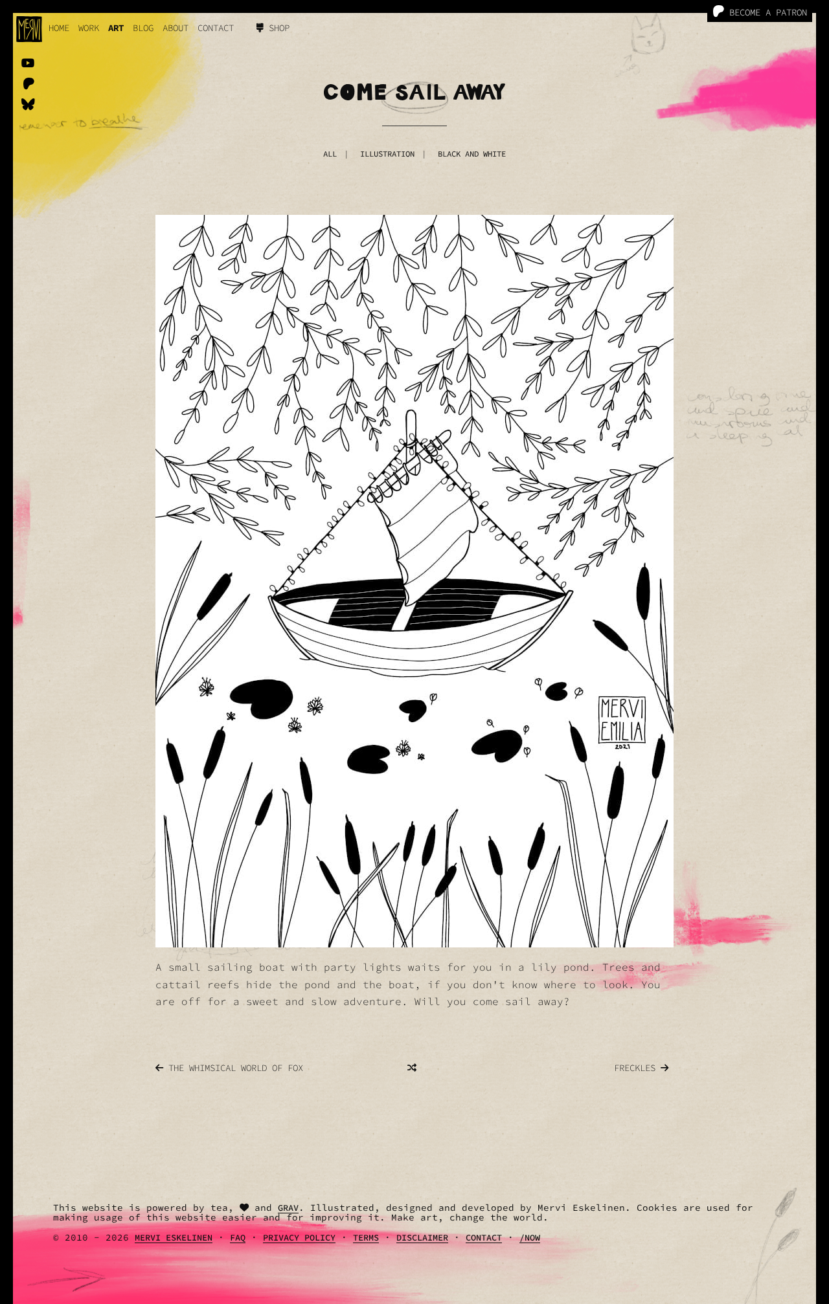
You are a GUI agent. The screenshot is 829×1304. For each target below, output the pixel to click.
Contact (216, 28)
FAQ (237, 1237)
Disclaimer (422, 1237)
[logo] (29, 29)
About (175, 28)
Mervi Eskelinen (173, 1237)
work (88, 28)
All (330, 154)
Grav (288, 1207)
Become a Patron (765, 12)
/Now (529, 1237)
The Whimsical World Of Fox (233, 1068)
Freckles (637, 1068)
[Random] (411, 1068)
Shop (277, 28)
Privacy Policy (299, 1237)
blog (143, 28)
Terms (366, 1237)
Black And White (472, 154)
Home (59, 28)
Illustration (387, 154)
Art (116, 28)
